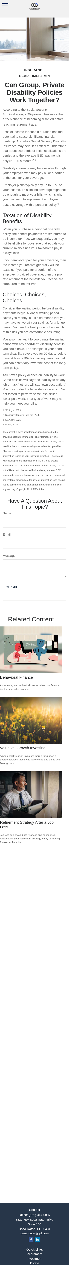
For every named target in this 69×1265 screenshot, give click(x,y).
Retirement (34, 1254)
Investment (34, 1258)
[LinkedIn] (37, 1239)
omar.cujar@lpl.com (35, 1233)
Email (7, 534)
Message (9, 555)
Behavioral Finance (16, 677)
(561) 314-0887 (39, 1215)
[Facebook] (31, 1239)
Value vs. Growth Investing (22, 748)
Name (7, 513)
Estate (34, 1263)
